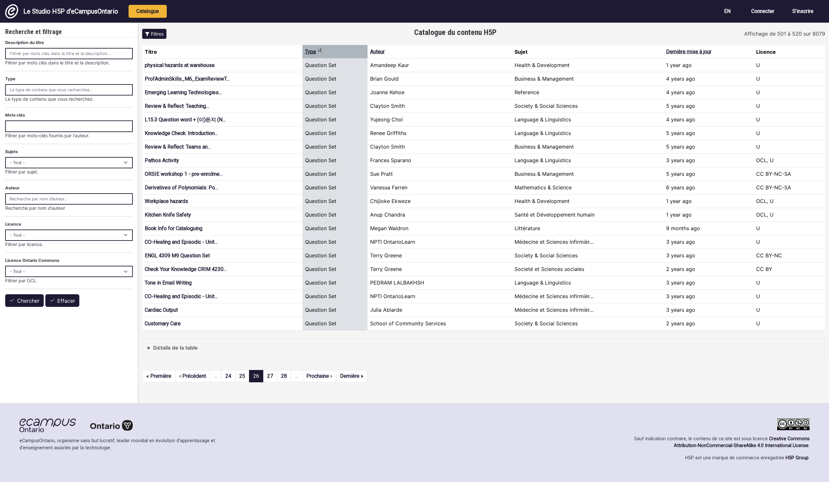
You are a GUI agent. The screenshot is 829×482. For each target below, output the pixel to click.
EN (727, 11)
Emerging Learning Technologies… (183, 92)
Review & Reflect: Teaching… (177, 106)
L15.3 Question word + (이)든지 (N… (185, 120)
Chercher (28, 300)
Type (313, 52)
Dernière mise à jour (688, 52)
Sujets (11, 151)
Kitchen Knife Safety (168, 215)
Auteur (377, 52)
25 (242, 376)
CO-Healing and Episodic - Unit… (181, 242)
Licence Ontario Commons (32, 260)
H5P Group (797, 458)
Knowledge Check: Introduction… (181, 133)
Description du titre (24, 42)
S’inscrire (802, 11)
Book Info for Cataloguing (173, 228)
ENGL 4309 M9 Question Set (177, 255)
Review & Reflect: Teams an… (178, 147)
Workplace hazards (166, 201)
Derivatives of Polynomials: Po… (181, 188)
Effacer (66, 300)
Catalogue (147, 11)
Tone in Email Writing (168, 283)
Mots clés (15, 115)
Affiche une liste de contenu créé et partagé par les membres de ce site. (234, 350)
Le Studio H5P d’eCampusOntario (70, 11)
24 (228, 376)
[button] (154, 34)
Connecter (762, 11)
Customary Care (163, 323)
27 (270, 376)
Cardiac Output (161, 310)
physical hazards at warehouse (180, 65)
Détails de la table (175, 347)
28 (284, 376)
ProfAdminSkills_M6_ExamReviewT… (187, 79)
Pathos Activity (162, 160)
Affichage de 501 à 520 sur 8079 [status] (784, 33)
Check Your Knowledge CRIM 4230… (186, 269)
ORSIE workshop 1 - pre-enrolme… (184, 174)
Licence (13, 224)
